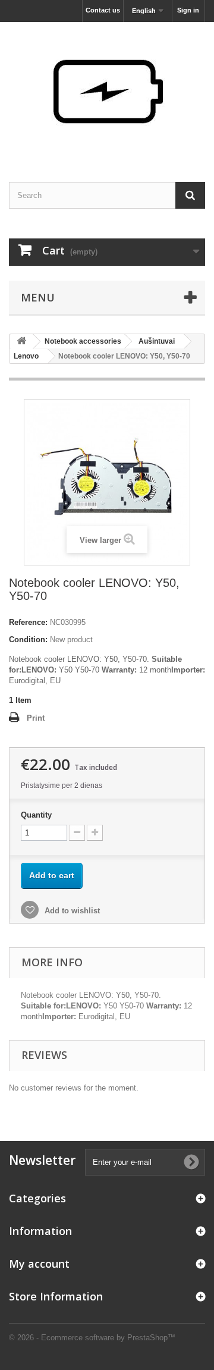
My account (39, 1263)
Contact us (103, 10)
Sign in (188, 10)
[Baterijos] (107, 91)
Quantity (36, 814)
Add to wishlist (71, 910)
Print (36, 718)
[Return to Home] (21, 341)
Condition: (28, 639)
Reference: (28, 622)
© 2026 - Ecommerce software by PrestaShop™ (92, 1337)
